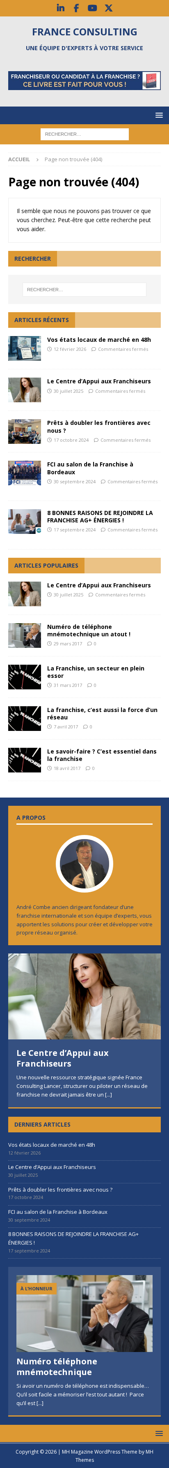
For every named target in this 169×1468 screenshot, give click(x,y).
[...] (108, 1094)
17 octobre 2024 (71, 440)
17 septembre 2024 (75, 529)
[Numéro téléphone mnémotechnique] (84, 1313)
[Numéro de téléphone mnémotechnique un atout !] (24, 635)
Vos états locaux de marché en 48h (99, 339)
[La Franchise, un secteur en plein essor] (24, 677)
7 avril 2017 (66, 727)
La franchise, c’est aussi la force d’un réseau (102, 713)
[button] (157, 115)
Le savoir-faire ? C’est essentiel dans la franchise (102, 755)
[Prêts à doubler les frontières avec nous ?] (24, 431)
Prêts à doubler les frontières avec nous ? (99, 426)
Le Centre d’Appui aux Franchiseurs (99, 381)
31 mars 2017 (68, 685)
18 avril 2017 (67, 768)
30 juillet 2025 (68, 391)
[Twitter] (108, 8)
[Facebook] (76, 8)
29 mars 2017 (68, 643)
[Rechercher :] (85, 134)
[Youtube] (92, 8)
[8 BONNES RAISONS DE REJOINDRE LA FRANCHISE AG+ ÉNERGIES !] (24, 521)
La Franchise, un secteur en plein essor (95, 672)
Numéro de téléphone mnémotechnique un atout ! (88, 630)
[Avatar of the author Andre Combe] (84, 884)
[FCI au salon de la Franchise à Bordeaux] (24, 473)
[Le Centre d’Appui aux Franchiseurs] (24, 390)
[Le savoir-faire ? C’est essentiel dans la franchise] (24, 760)
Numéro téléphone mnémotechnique (56, 1367)
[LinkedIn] (60, 8)
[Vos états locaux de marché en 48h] (24, 348)
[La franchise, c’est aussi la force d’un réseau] (24, 718)
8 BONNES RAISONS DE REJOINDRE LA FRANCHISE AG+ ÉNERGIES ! (100, 516)
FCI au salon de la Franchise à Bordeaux (90, 467)
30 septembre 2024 (75, 481)
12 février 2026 (70, 349)
